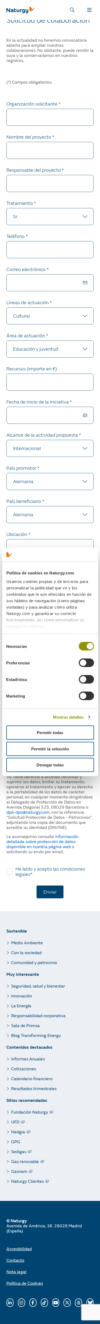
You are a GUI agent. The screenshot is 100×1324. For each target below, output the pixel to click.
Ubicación (17, 534)
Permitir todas (50, 732)
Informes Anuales (28, 1058)
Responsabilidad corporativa (38, 1015)
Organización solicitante (32, 104)
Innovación (21, 995)
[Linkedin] (10, 1302)
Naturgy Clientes (27, 1181)
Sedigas (18, 1151)
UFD (15, 1121)
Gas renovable (25, 1161)
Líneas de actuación (28, 302)
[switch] (86, 663)
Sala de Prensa (25, 1025)
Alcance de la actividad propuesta (42, 435)
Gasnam (19, 1171)
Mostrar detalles (68, 717)
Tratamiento (20, 203)
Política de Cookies (24, 1283)
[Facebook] (33, 1302)
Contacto (15, 1260)
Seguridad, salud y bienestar (38, 985)
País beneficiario (24, 501)
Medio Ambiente (27, 942)
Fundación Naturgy (29, 1111)
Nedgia (18, 1131)
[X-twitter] (67, 1302)
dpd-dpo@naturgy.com (28, 812)
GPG (15, 1141)
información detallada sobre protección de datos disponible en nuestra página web (42, 841)
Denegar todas (50, 765)
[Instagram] (21, 1302)
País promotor (21, 468)
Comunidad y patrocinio (34, 962)
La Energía (21, 1005)
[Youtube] (55, 1302)
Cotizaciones (23, 1068)
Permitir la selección (50, 749)
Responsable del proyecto (34, 170)
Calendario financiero (32, 1078)
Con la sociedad (26, 952)
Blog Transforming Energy (36, 1035)
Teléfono (16, 236)
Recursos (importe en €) (31, 369)
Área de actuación (26, 336)
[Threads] (78, 1302)
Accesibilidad (19, 1248)
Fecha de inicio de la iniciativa (38, 402)
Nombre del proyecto (29, 137)
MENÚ (90, 10)
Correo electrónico (26, 269)
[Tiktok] (44, 1302)
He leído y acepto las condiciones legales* (50, 871)
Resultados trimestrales (34, 1088)
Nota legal (16, 1271)
